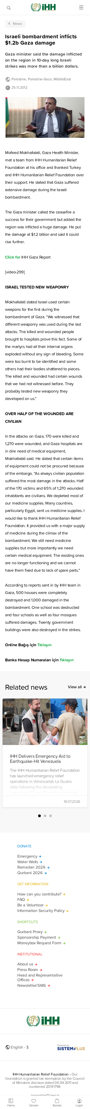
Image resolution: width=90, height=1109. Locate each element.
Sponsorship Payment (36, 937)
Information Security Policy (40, 910)
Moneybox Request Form (39, 943)
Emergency (27, 856)
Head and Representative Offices (39, 977)
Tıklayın (44, 645)
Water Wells (27, 862)
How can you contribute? (39, 894)
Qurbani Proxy (29, 931)
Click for (12, 257)
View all (75, 687)
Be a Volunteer (30, 905)
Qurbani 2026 (30, 872)
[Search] (9, 7)
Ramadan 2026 (31, 867)
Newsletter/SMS (31, 985)
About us (25, 964)
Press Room (27, 969)
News (17, 23)
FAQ (21, 899)
